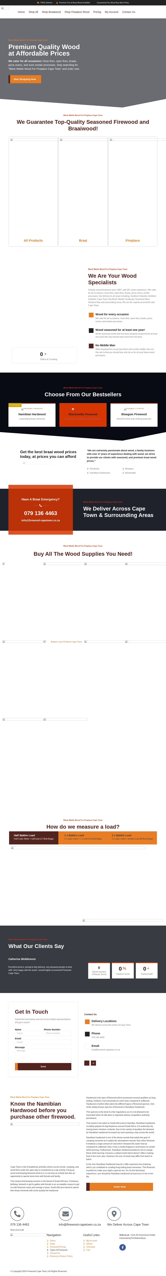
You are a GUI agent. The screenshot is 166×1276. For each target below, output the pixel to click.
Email (18, 1038)
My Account (111, 12)
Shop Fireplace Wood (77, 12)
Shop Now (30, 424)
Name (18, 1029)
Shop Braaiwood (51, 12)
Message (20, 1047)
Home (21, 12)
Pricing (97, 12)
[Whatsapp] (93, 1063)
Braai (83, 240)
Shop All (33, 12)
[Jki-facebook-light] (86, 1063)
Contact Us (128, 12)
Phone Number (52, 1029)
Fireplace (133, 240)
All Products (33, 240)
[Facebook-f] (122, 1247)
